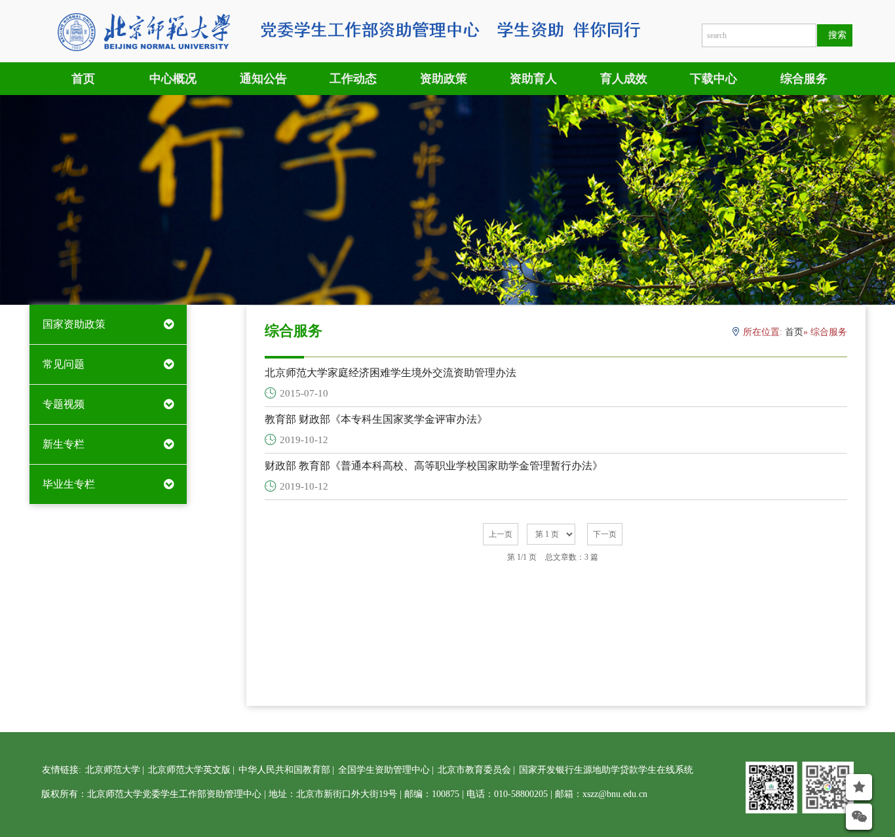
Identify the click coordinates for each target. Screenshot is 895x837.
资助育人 (533, 78)
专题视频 (64, 404)
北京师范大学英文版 (189, 770)
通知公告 (263, 78)
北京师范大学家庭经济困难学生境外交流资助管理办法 (390, 372)
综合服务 (804, 78)
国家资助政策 (74, 324)
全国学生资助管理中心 (384, 770)
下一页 (605, 534)
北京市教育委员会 (474, 770)
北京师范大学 (112, 770)
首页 (83, 78)
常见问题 (64, 364)
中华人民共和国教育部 (284, 770)
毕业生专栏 (69, 484)
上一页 (500, 534)
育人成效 (623, 78)
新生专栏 (64, 444)
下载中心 (713, 78)
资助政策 (443, 78)
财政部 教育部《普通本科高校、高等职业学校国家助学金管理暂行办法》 (434, 465)
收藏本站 (833, 813)
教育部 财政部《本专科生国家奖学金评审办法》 (376, 419)
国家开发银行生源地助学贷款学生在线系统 (606, 770)
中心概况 (173, 78)
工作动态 (353, 78)
